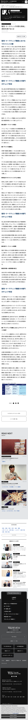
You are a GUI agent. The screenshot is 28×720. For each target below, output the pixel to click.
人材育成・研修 (7, 611)
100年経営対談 (20, 646)
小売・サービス (5, 530)
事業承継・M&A (7, 616)
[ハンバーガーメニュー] (26, 1)
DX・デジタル (7, 606)
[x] (13, 403)
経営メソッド (7, 650)
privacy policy (16, 713)
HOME (3, 5)
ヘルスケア (17, 530)
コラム (3, 660)
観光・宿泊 (7, 531)
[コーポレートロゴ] (14, 593)
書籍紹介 (8, 660)
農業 (19, 528)
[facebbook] (16, 403)
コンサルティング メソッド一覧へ (14, 413)
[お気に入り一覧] (23, 1)
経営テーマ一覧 (14, 641)
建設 (6, 528)
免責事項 (24, 660)
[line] (18, 403)
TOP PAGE (14, 636)
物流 (9, 528)
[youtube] (16, 676)
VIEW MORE (14, 535)
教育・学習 (23, 530)
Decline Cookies (13, 717)
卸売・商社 (12, 530)
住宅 (13, 528)
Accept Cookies (13, 715)
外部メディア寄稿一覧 (16, 660)
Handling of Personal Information (9, 705)
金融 (3, 531)
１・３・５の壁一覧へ (14, 419)
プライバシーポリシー (6, 703)
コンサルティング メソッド (10, 5)
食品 (16, 528)
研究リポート (20, 650)
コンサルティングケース (7, 655)
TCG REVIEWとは (7, 646)
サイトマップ (4, 663)
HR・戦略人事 (7, 608)
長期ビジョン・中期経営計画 (10, 603)
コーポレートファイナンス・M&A (11, 614)
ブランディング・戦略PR (9, 619)
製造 (3, 528)
